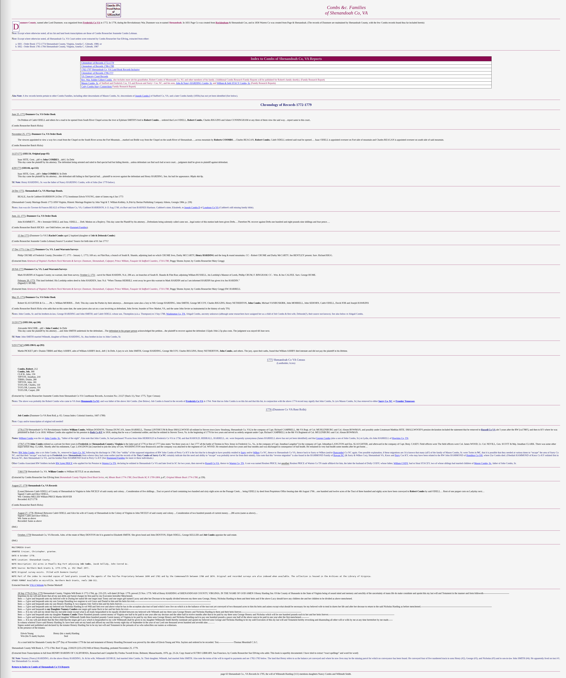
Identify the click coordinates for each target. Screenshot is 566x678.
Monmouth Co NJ (90, 401)
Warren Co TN (109, 463)
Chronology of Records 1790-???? (97, 73)
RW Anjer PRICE (64, 463)
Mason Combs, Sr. (89, 83)
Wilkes (256, 452)
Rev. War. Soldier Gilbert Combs (96, 79)
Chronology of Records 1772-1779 (97, 63)
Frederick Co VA (91, 22)
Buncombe (338, 452)
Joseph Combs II (192, 207)
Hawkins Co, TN (400, 438)
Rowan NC (338, 455)
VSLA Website (37, 585)
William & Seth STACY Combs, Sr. (233, 83)
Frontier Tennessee (405, 401)
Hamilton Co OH (474, 455)
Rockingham (222, 22)
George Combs (323, 438)
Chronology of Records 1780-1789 (97, 66)
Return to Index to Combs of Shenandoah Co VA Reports (40, 667)
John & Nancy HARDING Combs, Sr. (194, 83)
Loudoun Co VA (211, 207)
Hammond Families (116, 458)
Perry (397, 455)
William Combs (26, 438)
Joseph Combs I (142, 96)
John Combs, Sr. (52, 438)
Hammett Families (78, 227)
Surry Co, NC (385, 401)
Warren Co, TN (236, 463)
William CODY (401, 463)
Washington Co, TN (175, 314)
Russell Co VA (488, 429)
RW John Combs (26, 452)
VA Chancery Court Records (94, 76)
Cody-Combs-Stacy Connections (96, 86)
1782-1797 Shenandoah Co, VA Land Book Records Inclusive (110, 69)
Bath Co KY (96, 432)
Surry (243, 452)
